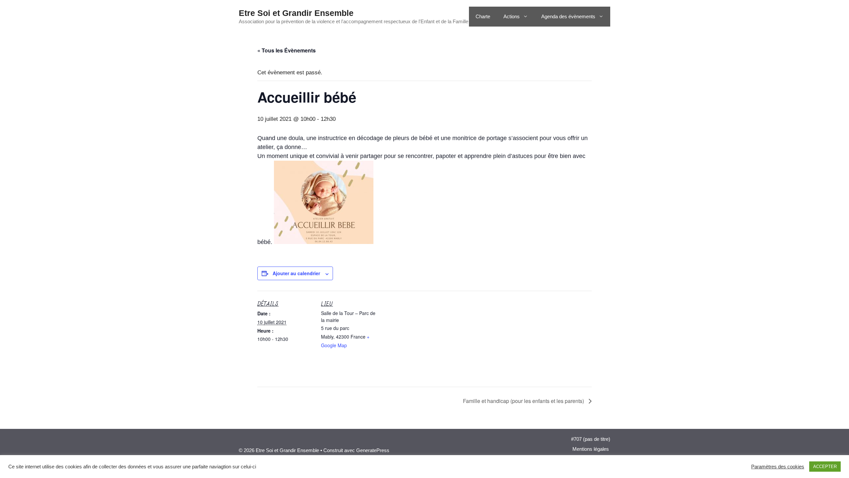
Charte (483, 16)
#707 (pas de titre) (590, 439)
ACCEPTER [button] (825, 466)
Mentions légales (590, 449)
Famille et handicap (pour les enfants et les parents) (524, 401)
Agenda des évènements (568, 16)
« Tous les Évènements (286, 50)
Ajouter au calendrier (296, 273)
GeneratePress (372, 450)
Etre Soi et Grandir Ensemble (296, 13)
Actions (511, 16)
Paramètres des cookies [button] (777, 466)
